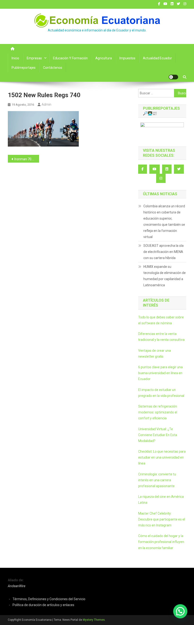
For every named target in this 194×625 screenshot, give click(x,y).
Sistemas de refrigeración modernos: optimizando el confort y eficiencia (157, 412)
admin (46, 104)
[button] (180, 611)
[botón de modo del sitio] (173, 77)
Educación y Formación (70, 58)
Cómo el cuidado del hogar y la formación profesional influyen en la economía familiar (161, 542)
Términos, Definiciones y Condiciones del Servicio (49, 599)
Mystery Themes (94, 619)
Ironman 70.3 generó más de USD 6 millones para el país (26, 159)
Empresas (34, 58)
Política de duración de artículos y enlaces (43, 605)
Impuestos (127, 58)
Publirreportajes (23, 67)
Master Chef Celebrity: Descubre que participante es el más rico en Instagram (161, 519)
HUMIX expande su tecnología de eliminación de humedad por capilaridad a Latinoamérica (164, 276)
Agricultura (103, 58)
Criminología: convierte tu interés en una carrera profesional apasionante (157, 480)
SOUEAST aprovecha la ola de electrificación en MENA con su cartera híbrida (163, 252)
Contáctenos (52, 67)
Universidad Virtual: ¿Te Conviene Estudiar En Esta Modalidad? (157, 435)
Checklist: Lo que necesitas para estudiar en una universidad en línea (162, 457)
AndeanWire (16, 586)
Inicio (15, 58)
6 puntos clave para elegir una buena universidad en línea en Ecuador (160, 373)
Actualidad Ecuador (157, 58)
